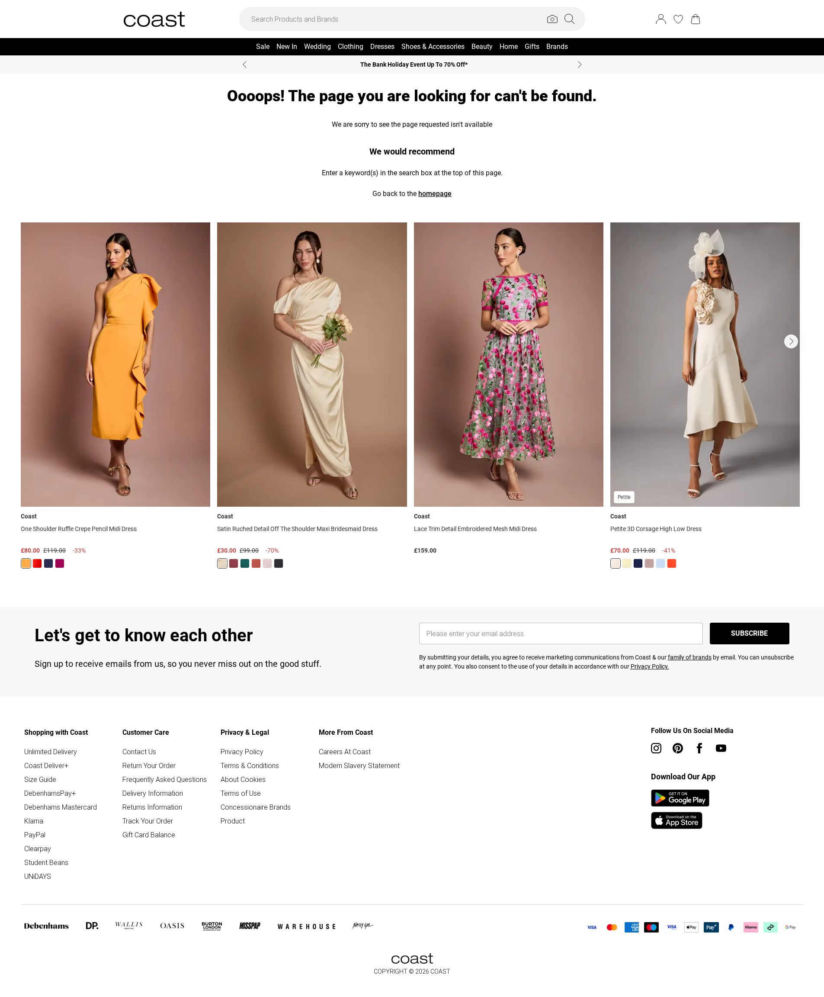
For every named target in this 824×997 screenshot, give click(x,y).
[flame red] (37, 563)
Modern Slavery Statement (359, 765)
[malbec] (233, 563)
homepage (435, 194)
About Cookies (243, 779)
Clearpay (37, 848)
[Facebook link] (699, 748)
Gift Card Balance (148, 834)
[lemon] (222, 563)
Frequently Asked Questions (164, 779)
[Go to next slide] (791, 341)
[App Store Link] (680, 809)
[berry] (59, 563)
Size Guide (40, 779)
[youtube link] (721, 748)
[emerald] (245, 563)
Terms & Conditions (250, 765)
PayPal (34, 834)
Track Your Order (147, 821)
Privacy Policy (242, 751)
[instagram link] (656, 748)
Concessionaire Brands (256, 807)
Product (233, 821)
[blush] (267, 563)
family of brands (690, 657)
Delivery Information (152, 793)
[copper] (256, 563)
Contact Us (139, 751)
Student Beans (46, 862)
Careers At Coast (345, 751)
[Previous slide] (244, 64)
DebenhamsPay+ (50, 793)
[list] (412, 400)
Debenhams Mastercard (60, 807)
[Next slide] (579, 64)
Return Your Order (149, 765)
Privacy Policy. (650, 666)
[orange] (26, 563)
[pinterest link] (678, 748)
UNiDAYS (37, 876)
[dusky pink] (649, 563)
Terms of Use (241, 793)
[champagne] (615, 563)
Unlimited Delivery (50, 751)
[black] (278, 563)
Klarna (33, 821)
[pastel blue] (660, 563)
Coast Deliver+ (46, 765)
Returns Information (152, 807)
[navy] (48, 563)
